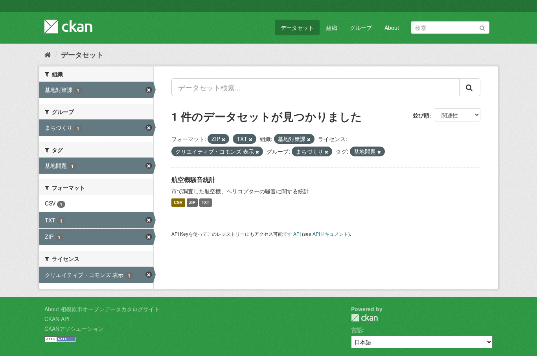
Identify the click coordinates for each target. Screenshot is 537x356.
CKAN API (57, 319)
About (391, 27)
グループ (361, 27)
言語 (356, 330)
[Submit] (482, 27)
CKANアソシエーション (73, 328)
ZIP (192, 203)
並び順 (421, 115)
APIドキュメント (330, 233)
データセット (297, 27)
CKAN (364, 318)
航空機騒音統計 (193, 179)
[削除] (223, 139)
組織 (331, 27)
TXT (205, 203)
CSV (178, 203)
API (297, 233)
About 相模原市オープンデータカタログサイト (102, 309)
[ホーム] (47, 54)
